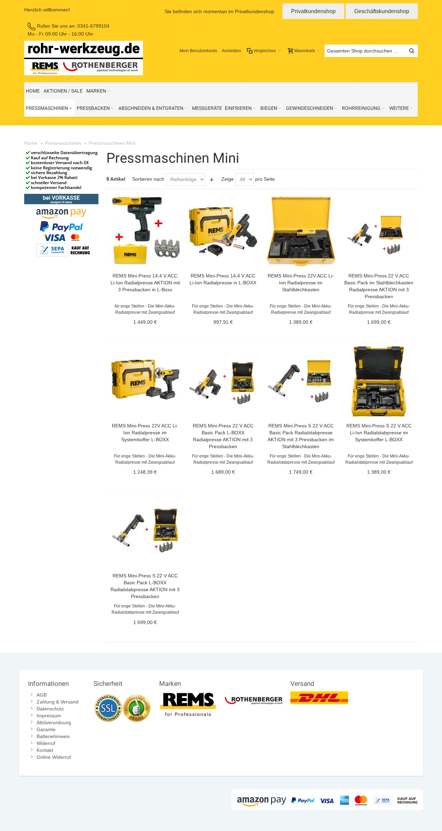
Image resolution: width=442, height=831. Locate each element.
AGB (42, 695)
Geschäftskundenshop (381, 11)
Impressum (49, 715)
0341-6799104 (93, 26)
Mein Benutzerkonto (198, 50)
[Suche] (411, 51)
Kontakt (45, 750)
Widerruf (46, 743)
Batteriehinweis (53, 736)
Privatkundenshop (313, 11)
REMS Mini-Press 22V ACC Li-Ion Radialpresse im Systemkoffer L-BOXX (145, 432)
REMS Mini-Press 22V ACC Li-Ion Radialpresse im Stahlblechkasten (301, 282)
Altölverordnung (54, 722)
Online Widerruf (54, 757)
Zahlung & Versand (57, 702)
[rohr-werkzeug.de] (83, 58)
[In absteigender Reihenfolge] (211, 179)
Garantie (46, 729)
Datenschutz (50, 708)
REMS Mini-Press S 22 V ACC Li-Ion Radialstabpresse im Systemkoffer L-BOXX (379, 432)
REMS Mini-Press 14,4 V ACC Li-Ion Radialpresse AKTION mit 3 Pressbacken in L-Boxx (145, 282)
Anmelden (231, 50)
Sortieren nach (148, 179)
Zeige (227, 179)
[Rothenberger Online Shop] (253, 695)
